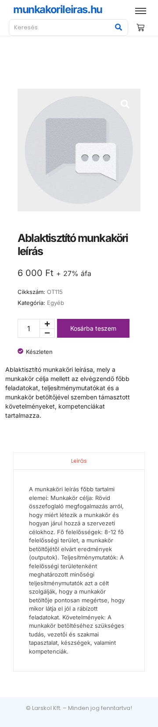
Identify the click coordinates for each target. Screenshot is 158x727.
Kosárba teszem (93, 328)
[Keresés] (118, 27)
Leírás (79, 461)
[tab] (79, 460)
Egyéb (55, 302)
